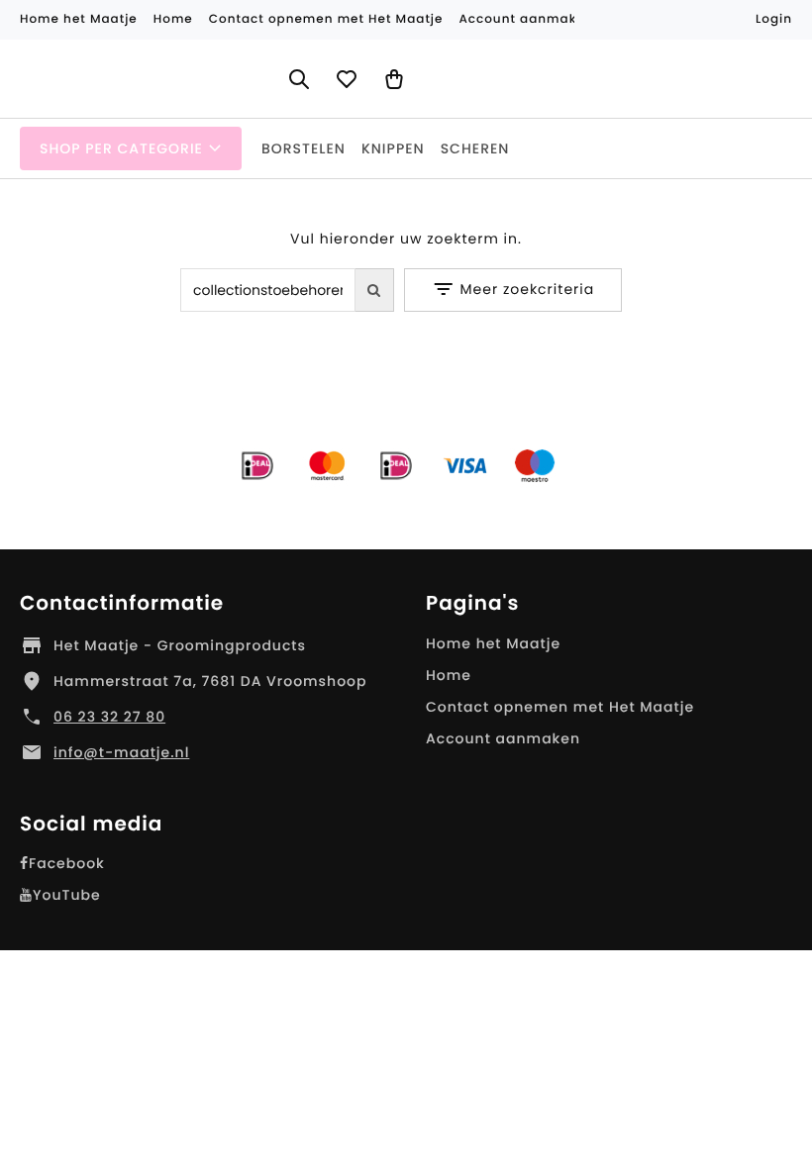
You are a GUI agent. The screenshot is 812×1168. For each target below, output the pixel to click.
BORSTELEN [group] (303, 148)
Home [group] (173, 19)
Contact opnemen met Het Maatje (560, 707)
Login (774, 19)
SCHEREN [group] (475, 148)
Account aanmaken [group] (525, 19)
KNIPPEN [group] (393, 148)
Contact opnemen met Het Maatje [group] (326, 19)
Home (448, 675)
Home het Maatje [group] (79, 19)
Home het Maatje (493, 643)
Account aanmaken (503, 738)
